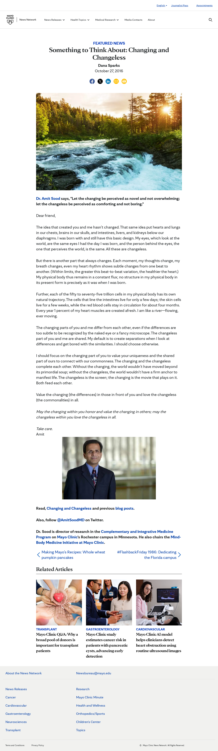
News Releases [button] (53, 19)
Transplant (13, 730)
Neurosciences (16, 722)
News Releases (16, 689)
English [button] (161, 5)
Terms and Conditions (14, 745)
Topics (80, 730)
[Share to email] (116, 80)
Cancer (10, 697)
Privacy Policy (38, 745)
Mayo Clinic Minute (89, 697)
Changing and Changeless (69, 508)
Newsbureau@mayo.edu (93, 673)
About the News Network (23, 673)
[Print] (124, 80)
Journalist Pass (179, 5)
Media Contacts (133, 19)
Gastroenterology (18, 714)
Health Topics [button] (79, 19)
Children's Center (88, 722)
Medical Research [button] (105, 19)
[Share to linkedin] (108, 80)
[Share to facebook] (92, 80)
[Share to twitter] (100, 80)
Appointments (204, 5)
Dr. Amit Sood (48, 198)
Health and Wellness (90, 705)
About (151, 19)
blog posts (124, 508)
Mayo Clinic (67, 536)
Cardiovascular (16, 705)
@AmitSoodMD (70, 519)
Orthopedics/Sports (90, 714)
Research (83, 689)
